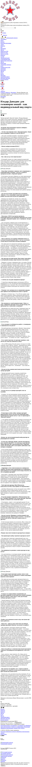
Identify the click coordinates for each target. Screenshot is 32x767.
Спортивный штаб (5, 59)
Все (1, 47)
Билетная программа (6, 43)
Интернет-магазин (5, 718)
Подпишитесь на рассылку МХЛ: (9, 721)
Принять (3, 765)
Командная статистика (6, 60)
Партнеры (3, 68)
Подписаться (18, 722)
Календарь (3, 63)
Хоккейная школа (5, 717)
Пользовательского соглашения (9, 725)
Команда (3, 711)
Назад (2, 40)
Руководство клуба (5, 67)
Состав (2, 56)
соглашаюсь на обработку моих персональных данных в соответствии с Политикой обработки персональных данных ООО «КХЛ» (16, 727)
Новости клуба (4, 51)
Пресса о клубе (4, 54)
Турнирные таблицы (6, 64)
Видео (2, 74)
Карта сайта (4, 734)
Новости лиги (4, 52)
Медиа (2, 716)
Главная (3, 92)
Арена (2, 44)
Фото (2, 72)
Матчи (2, 50)
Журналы (3, 75)
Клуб (2, 714)
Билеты (2, 709)
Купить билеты (4, 720)
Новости (8, 92)
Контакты (3, 70)
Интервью (3, 48)
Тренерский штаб (5, 58)
